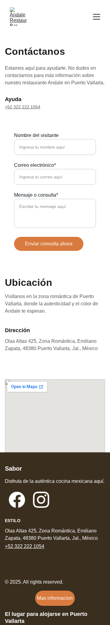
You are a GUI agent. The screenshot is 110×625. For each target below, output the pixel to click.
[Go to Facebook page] (17, 500)
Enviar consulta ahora (48, 243)
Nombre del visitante (36, 135)
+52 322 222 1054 (22, 106)
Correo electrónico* (35, 165)
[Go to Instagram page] (41, 500)
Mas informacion (55, 598)
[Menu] (96, 16)
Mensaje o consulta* (36, 195)
